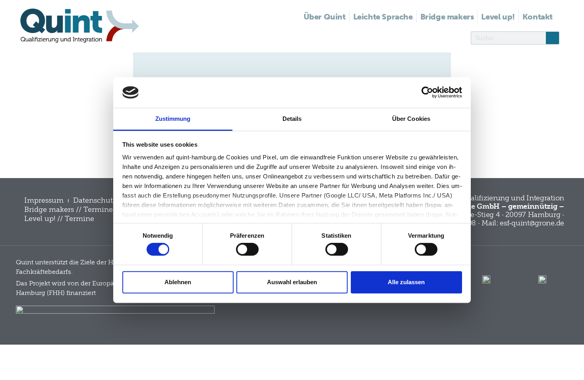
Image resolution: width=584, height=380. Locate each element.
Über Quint (325, 16)
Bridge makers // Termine (68, 209)
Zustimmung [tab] (173, 118)
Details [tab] (292, 118)
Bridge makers (447, 16)
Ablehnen (177, 282)
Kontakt (537, 16)
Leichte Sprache (383, 16)
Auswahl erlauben (292, 282)
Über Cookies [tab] (411, 118)
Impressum (44, 200)
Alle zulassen (406, 282)
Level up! (497, 16)
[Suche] (552, 38)
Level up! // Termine (59, 218)
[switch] (247, 249)
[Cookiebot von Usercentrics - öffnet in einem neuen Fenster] (427, 93)
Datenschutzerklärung (111, 200)
